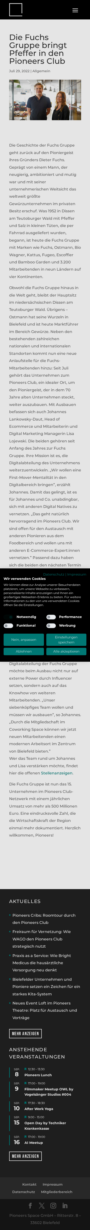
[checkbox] (8, 617)
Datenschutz (53, 574)
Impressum (76, 574)
